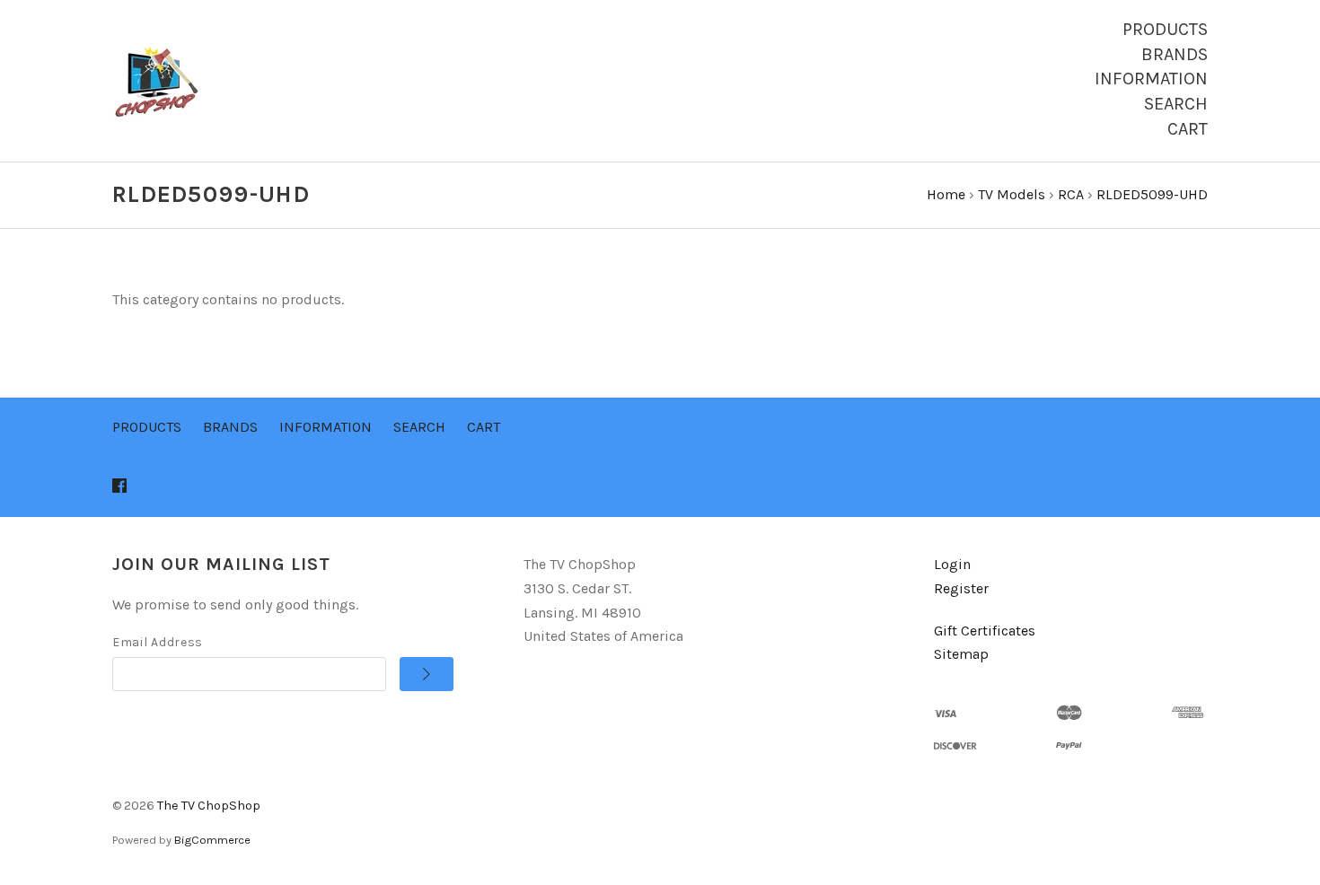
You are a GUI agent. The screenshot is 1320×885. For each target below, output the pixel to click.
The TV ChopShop (208, 805)
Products (1165, 29)
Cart (1187, 128)
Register (961, 588)
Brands (1174, 54)
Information (1151, 78)
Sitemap (961, 653)
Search (1176, 103)
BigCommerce (212, 839)
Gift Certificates (984, 630)
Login (952, 564)
